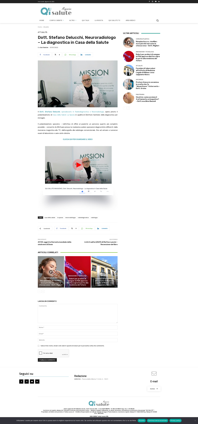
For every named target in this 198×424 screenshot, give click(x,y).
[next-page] (42, 291)
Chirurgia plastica (51, 278)
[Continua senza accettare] (195, 420)
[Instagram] (152, 1)
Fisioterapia (140, 94)
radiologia (94, 217)
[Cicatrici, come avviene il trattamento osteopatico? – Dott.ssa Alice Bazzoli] (128, 98)
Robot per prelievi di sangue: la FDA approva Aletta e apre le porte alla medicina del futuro (77, 282)
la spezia (60, 217)
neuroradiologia (70, 217)
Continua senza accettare (157, 420)
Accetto (142, 420)
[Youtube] (155, 1)
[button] (157, 20)
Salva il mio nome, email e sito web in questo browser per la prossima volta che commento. (72, 346)
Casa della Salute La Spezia (64, 115)
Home (40, 27)
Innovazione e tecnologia (77, 276)
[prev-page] (39, 291)
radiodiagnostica (83, 217)
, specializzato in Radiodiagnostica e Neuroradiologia (72, 112)
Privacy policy (175, 420)
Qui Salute (44, 47)
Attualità (46, 27)
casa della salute (49, 217)
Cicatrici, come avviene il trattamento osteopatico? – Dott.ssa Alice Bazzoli (147, 99)
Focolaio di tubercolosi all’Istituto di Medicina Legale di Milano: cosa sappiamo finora (104, 282)
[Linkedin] (159, 1)
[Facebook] (149, 1)
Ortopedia (139, 79)
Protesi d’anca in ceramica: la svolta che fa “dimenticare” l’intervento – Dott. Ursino (148, 85)
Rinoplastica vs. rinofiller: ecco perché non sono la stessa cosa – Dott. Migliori (51, 283)
